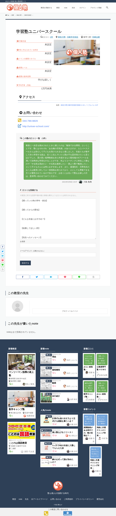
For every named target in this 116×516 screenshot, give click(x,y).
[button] (107, 7)
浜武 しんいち (71, 360)
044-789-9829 (30, 121)
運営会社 (100, 499)
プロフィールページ (70, 311)
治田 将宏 (73, 399)
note (20, 499)
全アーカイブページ (39, 499)
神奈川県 (62, 37)
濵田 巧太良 (29, 452)
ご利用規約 (68, 499)
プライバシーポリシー (85, 499)
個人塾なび (72, 436)
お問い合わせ (55, 499)
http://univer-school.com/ (35, 126)
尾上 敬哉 (29, 384)
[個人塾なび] (17, 7)
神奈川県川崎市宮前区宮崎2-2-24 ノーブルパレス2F (79, 105)
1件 (51, 37)
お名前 (22, 241)
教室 (14, 499)
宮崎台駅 (96, 37)
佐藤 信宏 (73, 424)
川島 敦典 (87, 182)
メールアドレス (32, 251)
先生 (27, 499)
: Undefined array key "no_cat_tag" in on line (46, 358)
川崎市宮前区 (72, 37)
